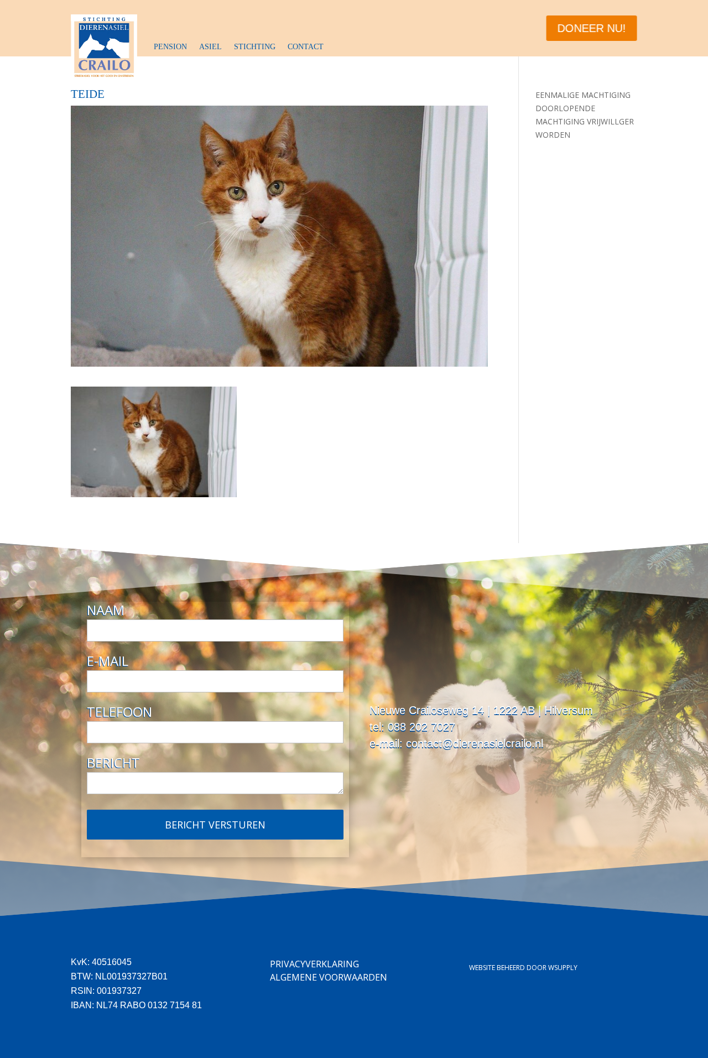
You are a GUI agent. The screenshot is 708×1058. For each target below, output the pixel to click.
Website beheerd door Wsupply (523, 967)
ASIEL (210, 47)
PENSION (170, 47)
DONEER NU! (592, 28)
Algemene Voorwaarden (328, 977)
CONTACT (306, 47)
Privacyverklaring (314, 964)
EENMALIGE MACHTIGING (583, 95)
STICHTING (254, 47)
